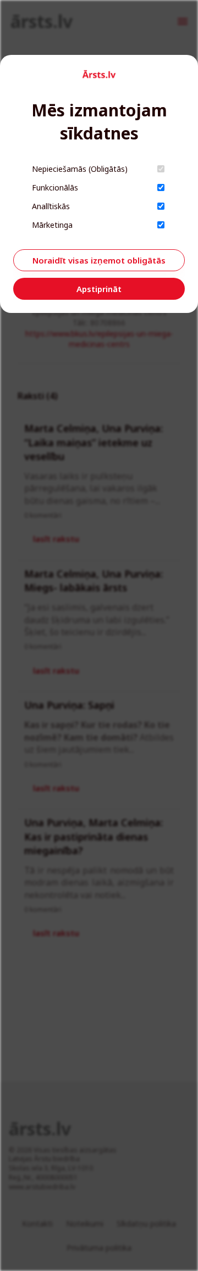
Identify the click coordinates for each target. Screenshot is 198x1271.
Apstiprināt (99, 288)
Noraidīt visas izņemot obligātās (99, 260)
